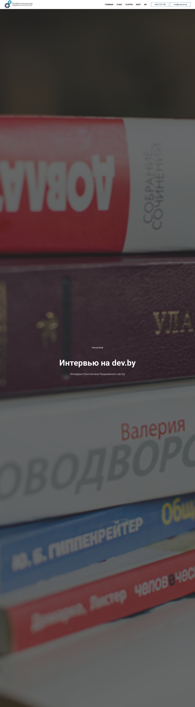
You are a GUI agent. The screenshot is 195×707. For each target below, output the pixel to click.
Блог (138, 4)
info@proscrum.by (180, 4)
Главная (109, 4)
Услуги (129, 4)
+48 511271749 (160, 4)
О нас (119, 4)
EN (145, 4)
